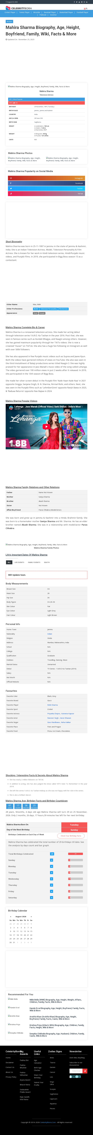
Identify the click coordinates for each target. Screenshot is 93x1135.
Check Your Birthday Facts (71, 836)
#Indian (9, 21)
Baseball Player (50, 12)
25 (35, 107)
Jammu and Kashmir (46, 110)
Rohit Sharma (52, 705)
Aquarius (53, 1103)
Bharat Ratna (25, 1084)
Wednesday (13, 879)
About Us (9, 1072)
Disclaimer (10, 1062)
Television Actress (46, 95)
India (36, 114)
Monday (12, 866)
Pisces (52, 1108)
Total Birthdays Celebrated (20, 854)
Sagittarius (37, 122)
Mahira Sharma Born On (17, 824)
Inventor (53, 15)
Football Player (82, 12)
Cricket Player (10, 12)
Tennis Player (24, 12)
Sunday (11, 860)
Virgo (52, 1082)
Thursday (12, 885)
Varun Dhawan (65, 718)
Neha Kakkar (66, 722)
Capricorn (53, 1099)
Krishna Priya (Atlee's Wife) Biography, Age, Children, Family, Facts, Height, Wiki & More (57, 1026)
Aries (52, 1057)
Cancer (52, 1072)
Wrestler (36, 12)
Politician (43, 15)
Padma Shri (24, 1060)
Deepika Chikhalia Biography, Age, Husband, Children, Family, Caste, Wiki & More (57, 1034)
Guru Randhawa (53, 722)
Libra (52, 1084)
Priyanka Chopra (53, 713)
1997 (45, 107)
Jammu (36, 110)
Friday (11, 891)
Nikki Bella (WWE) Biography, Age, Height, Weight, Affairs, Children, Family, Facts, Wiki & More (56, 1001)
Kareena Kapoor (67, 713)
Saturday (12, 897)
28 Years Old (38, 118)
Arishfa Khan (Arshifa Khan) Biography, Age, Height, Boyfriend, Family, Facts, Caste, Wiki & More (53, 1017)
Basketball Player (66, 12)
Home (8, 1057)
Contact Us (10, 1067)
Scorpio (53, 1089)
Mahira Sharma (47, 91)
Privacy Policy (11, 1077)
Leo (51, 1077)
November (39, 107)
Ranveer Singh (53, 718)
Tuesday (51, 107)
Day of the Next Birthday (18, 829)
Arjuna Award (25, 1080)
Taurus (52, 1062)
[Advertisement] (46, 61)
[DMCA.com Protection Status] (75, 1076)
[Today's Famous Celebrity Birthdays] (19, 8)
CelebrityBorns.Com (48, 1122)
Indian (49, 634)
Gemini (52, 1067)
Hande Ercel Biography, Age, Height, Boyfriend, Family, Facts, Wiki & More (57, 1009)
